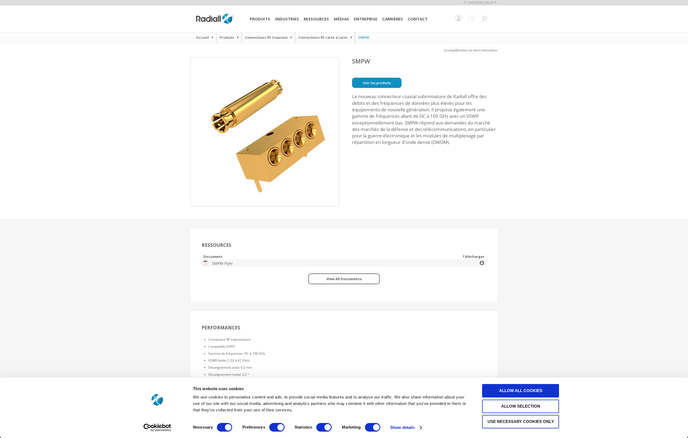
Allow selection (520, 406)
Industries (287, 19)
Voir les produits (377, 82)
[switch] (277, 427)
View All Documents (344, 278)
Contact (418, 19)
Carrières (392, 19)
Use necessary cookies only (521, 421)
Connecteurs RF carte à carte (322, 37)
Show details (402, 427)
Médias (341, 19)
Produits (260, 19)
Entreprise (365, 19)
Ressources (316, 19)
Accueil (202, 37)
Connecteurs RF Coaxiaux (266, 37)
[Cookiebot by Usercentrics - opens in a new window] (157, 427)
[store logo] (215, 22)
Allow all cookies (520, 390)
